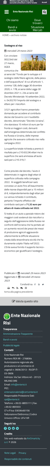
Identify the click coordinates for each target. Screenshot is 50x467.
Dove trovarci (37, 21)
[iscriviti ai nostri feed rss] (17, 288)
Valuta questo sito (26, 301)
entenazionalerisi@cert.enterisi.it (21, 392)
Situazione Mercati (37, 28)
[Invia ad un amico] (13, 288)
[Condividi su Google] (38, 284)
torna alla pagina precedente (18, 292)
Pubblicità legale (11, 345)
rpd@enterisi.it (11, 399)
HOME (5, 35)
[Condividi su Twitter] (42, 284)
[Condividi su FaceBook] (34, 284)
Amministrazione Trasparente (18, 333)
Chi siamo (13, 20)
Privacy (22, 453)
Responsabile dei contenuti (18, 459)
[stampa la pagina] (8, 288)
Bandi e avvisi (12, 28)
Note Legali (10, 453)
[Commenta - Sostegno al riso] (21, 288)
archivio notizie (19, 35)
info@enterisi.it (19, 384)
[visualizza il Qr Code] (26, 288)
